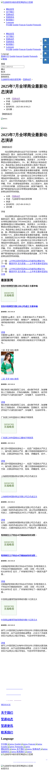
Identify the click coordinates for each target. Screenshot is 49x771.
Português (37, 25)
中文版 (9, 25)
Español (29, 25)
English (16, 25)
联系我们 (10, 20)
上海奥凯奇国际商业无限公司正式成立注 (19, 497)
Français (22, 25)
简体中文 (5, 56)
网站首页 (10, 9)
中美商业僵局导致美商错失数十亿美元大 (19, 620)
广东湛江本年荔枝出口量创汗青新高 (17, 438)
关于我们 (10, 12)
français (19, 56)
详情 (3, 332)
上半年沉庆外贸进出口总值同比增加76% (27, 261)
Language (10, 22)
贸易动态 (10, 14)
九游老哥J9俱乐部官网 (11, 79)
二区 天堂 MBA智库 (10, 379)
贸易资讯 (10, 17)
